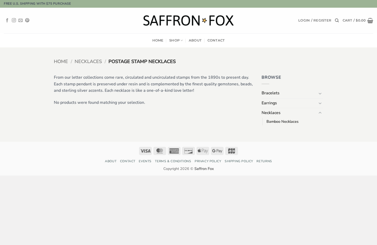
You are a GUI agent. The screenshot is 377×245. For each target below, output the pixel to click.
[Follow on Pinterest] (27, 20)
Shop (174, 40)
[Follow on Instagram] (14, 20)
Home (158, 40)
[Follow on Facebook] (7, 20)
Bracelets (271, 93)
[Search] (337, 20)
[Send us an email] (20, 20)
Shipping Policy (239, 161)
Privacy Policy (208, 161)
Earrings (269, 103)
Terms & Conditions (173, 161)
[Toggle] (320, 93)
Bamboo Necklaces (282, 121)
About (195, 40)
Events (145, 161)
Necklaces (88, 61)
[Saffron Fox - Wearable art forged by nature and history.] (188, 20)
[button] (314, 20)
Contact (216, 40)
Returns (264, 161)
